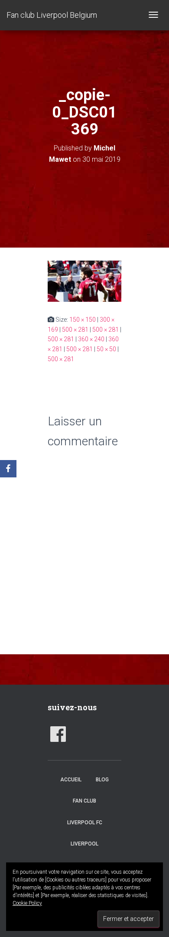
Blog (102, 780)
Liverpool (84, 844)
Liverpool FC (84, 822)
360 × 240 (91, 339)
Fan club (84, 801)
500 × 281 (75, 329)
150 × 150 (82, 319)
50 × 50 (106, 349)
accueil (70, 780)
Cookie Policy (27, 903)
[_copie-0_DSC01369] (84, 280)
